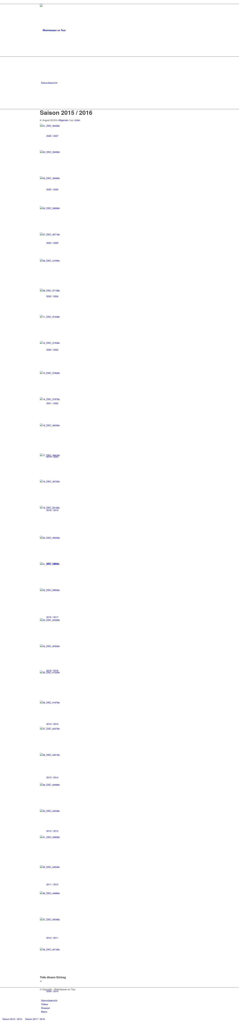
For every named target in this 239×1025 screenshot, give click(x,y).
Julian (77, 120)
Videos (44, 1004)
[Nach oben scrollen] (1, 1022)
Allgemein (63, 120)
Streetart (45, 1008)
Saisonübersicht (49, 1000)
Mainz (44, 1011)
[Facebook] (42, 993)
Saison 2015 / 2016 (66, 112)
